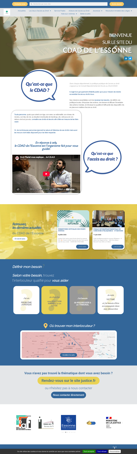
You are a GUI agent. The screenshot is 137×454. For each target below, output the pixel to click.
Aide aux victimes (68, 14)
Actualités (22, 11)
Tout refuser (102, 451)
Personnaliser (115, 451)
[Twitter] (130, 58)
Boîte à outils (85, 14)
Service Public (59, 11)
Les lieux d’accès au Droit (39, 11)
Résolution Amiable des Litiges (118, 11)
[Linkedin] (126, 58)
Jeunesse (96, 11)
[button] (14, 422)
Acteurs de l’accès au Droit (79, 11)
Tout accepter (89, 451)
